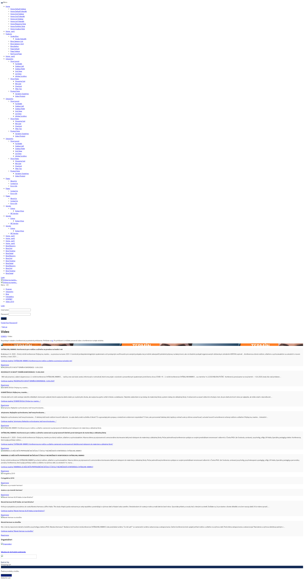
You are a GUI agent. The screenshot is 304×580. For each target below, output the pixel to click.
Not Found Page (16, 54)
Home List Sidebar (16, 19)
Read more (5, 365)
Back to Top (5, 562)
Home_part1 (10, 31)
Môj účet (18, 83)
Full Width (18, 63)
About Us (13, 181)
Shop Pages (14, 78)
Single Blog (14, 36)
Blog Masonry (11, 246)
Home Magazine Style (18, 24)
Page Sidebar (15, 51)
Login (3, 277)
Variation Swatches (22, 93)
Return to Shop (6, 575)
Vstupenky (9, 58)
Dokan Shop (19, 211)
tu (52, 340)
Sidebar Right (20, 68)
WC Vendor (14, 213)
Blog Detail (9, 253)
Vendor (8, 206)
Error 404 (13, 186)
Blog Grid (9, 248)
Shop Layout (14, 61)
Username (4, 310)
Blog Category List (16, 41)
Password (4, 314)
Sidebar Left (19, 66)
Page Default (14, 49)
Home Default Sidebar (18, 9)
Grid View (18, 71)
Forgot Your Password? (9, 322)
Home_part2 (10, 56)
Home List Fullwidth (17, 21)
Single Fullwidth (20, 39)
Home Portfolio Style (17, 26)
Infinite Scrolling (20, 76)
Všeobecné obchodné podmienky (13, 552)
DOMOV (4, 336)
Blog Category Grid (17, 44)
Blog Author (14, 46)
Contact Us (14, 183)
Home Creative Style (17, 29)
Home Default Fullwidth (18, 11)
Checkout (18, 86)
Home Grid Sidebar (17, 14)
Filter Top (18, 88)
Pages (8, 178)
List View (18, 73)
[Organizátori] (6, 544)
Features (9, 34)
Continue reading (36, 360)
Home (8, 6)
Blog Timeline (10, 251)
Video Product (20, 96)
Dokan (12, 208)
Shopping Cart (20, 81)
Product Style (15, 91)
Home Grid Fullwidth (17, 16)
